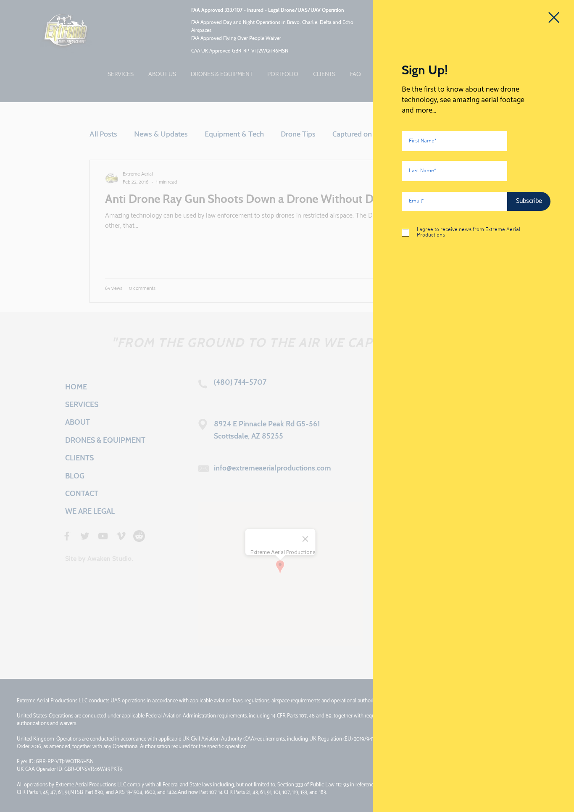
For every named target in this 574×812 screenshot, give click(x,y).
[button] (553, 17)
